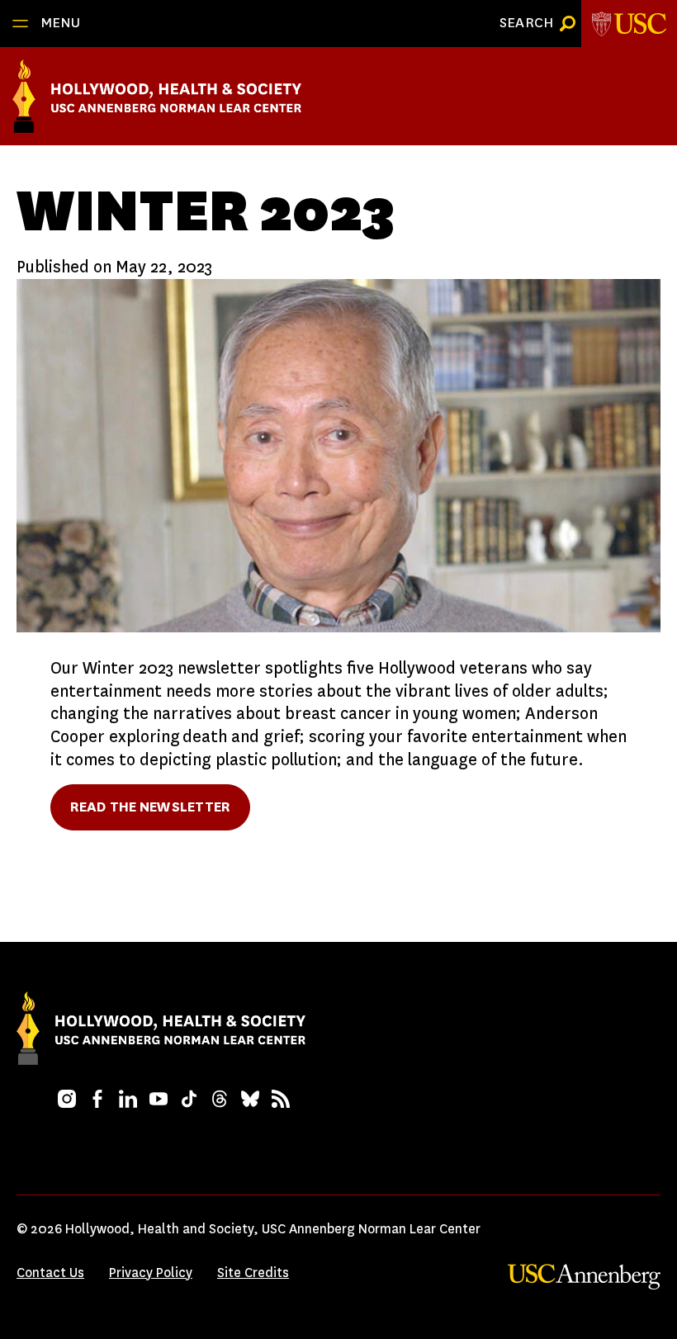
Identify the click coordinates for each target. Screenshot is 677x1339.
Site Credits (253, 1272)
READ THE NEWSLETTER (150, 806)
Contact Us (50, 1272)
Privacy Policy (150, 1272)
